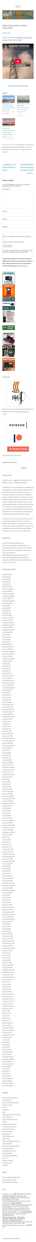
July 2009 (5, 1069)
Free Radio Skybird (24, 1201)
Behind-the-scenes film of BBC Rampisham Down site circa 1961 (23, 107)
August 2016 (6, 864)
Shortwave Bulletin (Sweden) (10, 1146)
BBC (3, 149)
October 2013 (6, 946)
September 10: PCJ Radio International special (9, 167)
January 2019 (6, 794)
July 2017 (5, 837)
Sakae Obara (6, 1138)
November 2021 (7, 712)
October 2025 (6, 598)
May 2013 (5, 958)
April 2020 (5, 757)
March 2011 (5, 1020)
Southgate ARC (27, 1222)
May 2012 (5, 987)
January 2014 (6, 938)
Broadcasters (21, 144)
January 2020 (6, 765)
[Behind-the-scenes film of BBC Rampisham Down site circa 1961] (23, 99)
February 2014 (6, 936)
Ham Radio (16, 1202)
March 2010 (5, 1049)
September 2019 (7, 774)
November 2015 (7, 885)
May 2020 (5, 755)
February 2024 (6, 646)
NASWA (4, 1122)
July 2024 (5, 634)
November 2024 (7, 625)
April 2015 (5, 902)
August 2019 (6, 777)
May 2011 (5, 1015)
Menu (18, 6)
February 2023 (6, 675)
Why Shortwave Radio (20, 1225)
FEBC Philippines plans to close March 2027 (15, 555)
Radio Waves (18, 1210)
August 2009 (6, 1066)
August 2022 (6, 690)
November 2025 (7, 596)
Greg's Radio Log (7, 1117)
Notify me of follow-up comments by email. (16, 236)
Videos (10, 1223)
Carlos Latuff (8, 1195)
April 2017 (5, 844)
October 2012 (6, 974)
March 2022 (5, 702)
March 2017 (5, 847)
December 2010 (7, 1028)
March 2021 (5, 731)
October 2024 (6, 627)
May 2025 (5, 610)
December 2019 (7, 767)
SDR (14, 1211)
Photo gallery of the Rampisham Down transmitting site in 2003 (8, 107)
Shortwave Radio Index (9, 1151)
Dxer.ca (4, 1107)
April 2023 (5, 671)
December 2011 (7, 999)
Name (5, 211)
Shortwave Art (8, 1213)
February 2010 (6, 1052)
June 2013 (5, 955)
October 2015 (6, 888)
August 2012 (6, 979)
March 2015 (5, 905)
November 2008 (7, 1085)
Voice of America (8, 1225)
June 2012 (5, 984)
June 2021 (5, 724)
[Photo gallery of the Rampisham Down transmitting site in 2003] (8, 99)
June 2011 (5, 1013)
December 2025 (7, 593)
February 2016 (6, 878)
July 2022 (5, 692)
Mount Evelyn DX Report (9, 1119)
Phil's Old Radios (7, 1131)
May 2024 (5, 639)
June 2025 (5, 608)
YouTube (15, 149)
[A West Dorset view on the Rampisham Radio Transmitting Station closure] (8, 121)
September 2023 (7, 659)
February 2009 (6, 1078)
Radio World (27, 1210)
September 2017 (7, 832)
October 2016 (6, 859)
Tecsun (5, 1223)
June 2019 (5, 782)
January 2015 (6, 909)
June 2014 (5, 926)
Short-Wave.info (7, 1143)
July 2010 (5, 1040)
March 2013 (5, 962)
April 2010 (5, 1047)
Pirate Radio (7, 1208)
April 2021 (5, 728)
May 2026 (5, 581)
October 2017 (6, 830)
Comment (6, 189)
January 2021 (6, 736)
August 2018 (6, 806)
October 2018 (6, 801)
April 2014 (5, 931)
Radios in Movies (8, 1210)
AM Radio (5, 1194)
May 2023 (5, 668)
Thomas (4, 152)
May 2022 (5, 697)
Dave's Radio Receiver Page (10, 1102)
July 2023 (5, 663)
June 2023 (5, 666)
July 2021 (5, 721)
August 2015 (6, 892)
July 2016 (5, 866)
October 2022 (6, 685)
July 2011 (5, 1011)
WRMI (29, 1225)
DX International (7, 1105)
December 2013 (7, 941)
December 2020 (7, 738)
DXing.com (5, 1110)
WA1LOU (5, 1165)
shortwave (26, 1211)
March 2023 (5, 673)
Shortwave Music (8, 1215)
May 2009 (5, 1071)
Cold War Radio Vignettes (9, 1097)
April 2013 (5, 960)
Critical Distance (7, 1100)
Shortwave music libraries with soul (12, 543)
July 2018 (5, 808)
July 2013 (5, 953)
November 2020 (7, 741)
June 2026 (5, 579)
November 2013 (7, 943)
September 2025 (7, 601)
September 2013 (7, 948)
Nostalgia (14, 1206)
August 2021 (6, 719)
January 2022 (6, 707)
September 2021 (7, 716)
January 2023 (6, 678)
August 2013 (6, 950)
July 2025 (5, 605)
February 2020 (6, 762)
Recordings (7, 1211)
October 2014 (6, 917)
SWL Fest (5, 1158)
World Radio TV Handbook (10, 1182)
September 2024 (7, 630)
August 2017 (6, 835)
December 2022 (7, 680)
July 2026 (5, 577)
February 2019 (6, 791)
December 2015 (7, 883)
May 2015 (5, 900)
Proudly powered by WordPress (11, 1238)
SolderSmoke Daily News (9, 1155)
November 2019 (7, 769)
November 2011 (7, 1001)
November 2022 (7, 683)
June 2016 (5, 868)
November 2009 (7, 1059)
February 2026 (6, 589)
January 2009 (6, 1081)
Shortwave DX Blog (8, 1148)
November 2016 (7, 856)
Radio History (25, 1208)
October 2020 (6, 743)
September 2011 (7, 1006)
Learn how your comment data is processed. (17, 251)
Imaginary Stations (9, 1205)
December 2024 (7, 622)
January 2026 (6, 591)
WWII (3, 1227)
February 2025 (6, 618)
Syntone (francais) (7, 1160)
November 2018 (7, 798)
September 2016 (7, 861)
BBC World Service (24, 1194)
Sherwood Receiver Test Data (11, 1141)
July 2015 (5, 895)
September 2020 (7, 745)
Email (4, 219)
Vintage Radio (17, 1223)
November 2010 (7, 1030)
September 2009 (7, 1064)
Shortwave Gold (20, 1214)
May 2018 (5, 813)
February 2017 (6, 849)
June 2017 (5, 839)
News (12, 147)
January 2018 (6, 823)
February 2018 (6, 820)
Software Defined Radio (12, 1221)
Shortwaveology (7, 1153)
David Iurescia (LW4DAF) (9, 1197)
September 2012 (7, 977)
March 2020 (5, 760)
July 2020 (5, 750)
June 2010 (5, 1042)
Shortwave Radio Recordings (12, 1220)
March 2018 (5, 818)
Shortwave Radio (20, 147)
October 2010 (6, 1032)
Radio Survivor (6, 1134)
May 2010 (5, 1044)
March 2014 (5, 933)
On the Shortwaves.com (9, 1126)
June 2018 (5, 810)
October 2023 (6, 656)
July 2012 (5, 982)
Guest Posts (6, 1203)
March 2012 (5, 991)
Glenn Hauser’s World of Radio (11, 1114)
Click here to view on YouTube (18, 86)
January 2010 (6, 1054)
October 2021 (6, 714)
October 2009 (6, 1061)
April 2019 (5, 786)
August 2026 (6, 574)
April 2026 (5, 584)
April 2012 (5, 989)
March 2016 (5, 876)
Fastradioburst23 (10, 1200)
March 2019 (5, 789)
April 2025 (5, 613)
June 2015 (5, 897)
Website (5, 227)
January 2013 (6, 967)
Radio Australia (16, 1208)
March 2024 (5, 644)
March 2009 (5, 1076)
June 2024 (5, 637)
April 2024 (5, 642)
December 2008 (7, 1083)
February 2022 (6, 704)
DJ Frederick (7, 1199)
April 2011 (5, 1018)
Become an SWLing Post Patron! (11, 455)
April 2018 (5, 815)
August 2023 (6, 661)
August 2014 (6, 921)
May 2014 (5, 929)
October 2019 (6, 772)
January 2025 (6, 620)
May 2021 (5, 726)
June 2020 (5, 753)
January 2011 (6, 1025)
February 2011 (6, 1023)
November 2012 (7, 972)
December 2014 (7, 912)
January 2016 (6, 880)
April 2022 (5, 700)
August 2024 (6, 632)
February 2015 (6, 907)
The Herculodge (7, 1163)
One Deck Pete (22, 1206)
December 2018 (7, 796)
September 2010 (7, 1035)
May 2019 (5, 784)
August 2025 (6, 603)
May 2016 (5, 871)
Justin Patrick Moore (24, 1205)
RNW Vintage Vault (8, 1136)
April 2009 (5, 1073)
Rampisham (8, 149)
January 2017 (6, 851)
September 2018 (7, 803)
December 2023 (7, 651)
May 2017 (5, 842)
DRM (14, 1199)
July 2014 (5, 924)
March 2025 (5, 615)
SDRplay (18, 1212)
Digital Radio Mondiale (23, 1197)
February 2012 (6, 994)
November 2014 (7, 914)
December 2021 (7, 709)
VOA (22, 1223)
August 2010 (6, 1037)
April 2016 (5, 873)
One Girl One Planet (8, 1129)
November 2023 (7, 654)
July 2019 (5, 779)
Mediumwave (6, 1206)
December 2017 (7, 825)
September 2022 (7, 687)
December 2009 (7, 1056)
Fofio (4, 1112)
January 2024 (6, 649)
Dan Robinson (21, 1196)
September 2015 (7, 890)
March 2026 (5, 586)
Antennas (10, 1194)
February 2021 (6, 733)
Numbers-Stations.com (9, 1124)
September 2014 (7, 919)
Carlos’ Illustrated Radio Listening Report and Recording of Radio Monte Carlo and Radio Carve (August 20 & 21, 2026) (16, 559)
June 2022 (5, 695)
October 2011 (6, 1003)
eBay (17, 1199)
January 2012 (6, 996)
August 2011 (6, 1008)
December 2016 (7, 854)
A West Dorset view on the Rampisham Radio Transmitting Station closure (8, 130)
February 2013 (6, 965)
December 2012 (7, 970)
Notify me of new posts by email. (13, 242)
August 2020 (6, 748)
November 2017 (7, 827)
